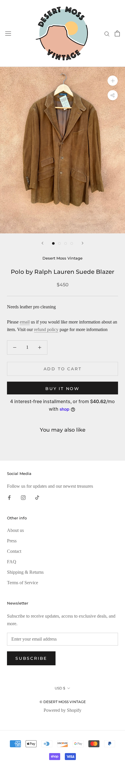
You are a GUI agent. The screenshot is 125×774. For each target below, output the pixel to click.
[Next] (82, 243)
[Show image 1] (53, 243)
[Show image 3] (65, 243)
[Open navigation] (8, 33)
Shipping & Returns (25, 572)
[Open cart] (117, 33)
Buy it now (62, 388)
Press (12, 540)
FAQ (11, 561)
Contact (14, 551)
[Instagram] (23, 497)
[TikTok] (37, 497)
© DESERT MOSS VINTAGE (63, 702)
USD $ (60, 688)
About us (15, 530)
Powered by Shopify (62, 710)
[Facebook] (9, 497)
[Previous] (42, 243)
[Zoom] (113, 81)
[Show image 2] (59, 243)
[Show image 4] (71, 243)
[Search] (107, 33)
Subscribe (31, 658)
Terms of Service (22, 582)
